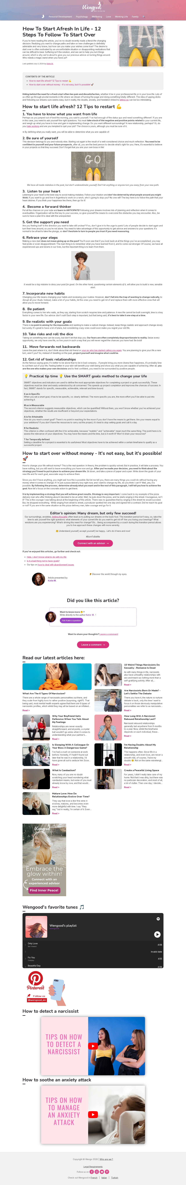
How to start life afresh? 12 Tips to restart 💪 (50, 81)
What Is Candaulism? (64, 770)
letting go (124, 100)
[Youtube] (102, 1172)
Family (135, 16)
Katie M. (50, 64)
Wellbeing (97, 16)
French (94, 1177)
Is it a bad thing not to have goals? (43, 561)
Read (25, 710)
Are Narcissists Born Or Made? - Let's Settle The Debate (142, 692)
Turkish (114, 1177)
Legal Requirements (93, 1166)
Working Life (121, 16)
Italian (104, 1177)
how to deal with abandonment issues (56, 564)
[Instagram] (97, 1172)
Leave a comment (91, 644)
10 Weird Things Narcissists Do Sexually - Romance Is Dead (142, 666)
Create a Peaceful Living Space (141, 770)
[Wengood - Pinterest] (44, 1005)
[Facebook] (92, 1172)
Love (108, 16)
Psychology (82, 16)
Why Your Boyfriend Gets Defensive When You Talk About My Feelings (70, 719)
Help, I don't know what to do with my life (46, 557)
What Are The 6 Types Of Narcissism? (44, 693)
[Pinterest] (107, 1172)
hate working (33, 126)
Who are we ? (106, 1159)
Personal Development (60, 16)
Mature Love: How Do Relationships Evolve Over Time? (71, 795)
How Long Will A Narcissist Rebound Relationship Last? (140, 717)
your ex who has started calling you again (102, 350)
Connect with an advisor (91, 543)
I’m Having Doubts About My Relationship (140, 746)
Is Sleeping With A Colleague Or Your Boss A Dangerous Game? (70, 746)
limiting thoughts (59, 517)
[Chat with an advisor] (44, 895)
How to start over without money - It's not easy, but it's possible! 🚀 (61, 84)
